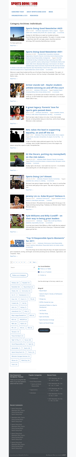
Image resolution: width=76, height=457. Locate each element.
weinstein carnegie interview (21, 356)
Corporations (50, 54)
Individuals (38, 30)
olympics (50, 32)
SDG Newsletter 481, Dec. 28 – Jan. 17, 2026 (56, 384)
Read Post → (13, 45)
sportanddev (16, 348)
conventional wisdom (40, 161)
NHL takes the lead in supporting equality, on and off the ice (43, 131)
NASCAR (23, 319)
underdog (43, 181)
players (50, 137)
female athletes (43, 92)
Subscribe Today (18, 12)
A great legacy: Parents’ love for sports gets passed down (42, 108)
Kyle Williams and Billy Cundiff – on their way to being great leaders (44, 217)
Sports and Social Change (46, 323)
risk (40, 223)
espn (14, 299)
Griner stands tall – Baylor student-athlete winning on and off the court (45, 86)
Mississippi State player (42, 64)
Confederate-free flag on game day (46, 60)
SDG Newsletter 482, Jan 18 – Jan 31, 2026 (55, 379)
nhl (47, 137)
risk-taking (28, 163)
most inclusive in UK (54, 64)
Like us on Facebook (45, 272)
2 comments (36, 163)
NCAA (42, 32)
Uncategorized (46, 58)
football (15, 303)
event (23, 299)
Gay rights (36, 137)
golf (24, 303)
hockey (23, 307)
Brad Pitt (32, 161)
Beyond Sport (28, 287)
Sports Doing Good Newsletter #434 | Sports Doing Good (18, 435)
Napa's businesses (40, 65)
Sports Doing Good (18, 352)
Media (51, 12)
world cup (25, 360)
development (24, 295)
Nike (30, 328)
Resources (34, 15)
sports (27, 348)
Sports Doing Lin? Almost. (39, 176)
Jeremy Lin (29, 114)
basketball (56, 90)
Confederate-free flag (31, 60)
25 (30, 262)
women (15, 360)
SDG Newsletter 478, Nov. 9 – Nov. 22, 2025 (56, 400)
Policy (42, 135)
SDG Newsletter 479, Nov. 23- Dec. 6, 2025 (56, 394)
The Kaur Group (43, 313)
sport (31, 344)
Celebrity (35, 32)
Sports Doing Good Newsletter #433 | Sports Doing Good (18, 444)
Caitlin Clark (29, 32)
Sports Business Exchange (46, 320)
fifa (32, 299)
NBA (33, 114)
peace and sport (17, 336)
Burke (31, 137)
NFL (46, 32)
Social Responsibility (50, 135)
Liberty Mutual (38, 245)
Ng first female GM (49, 65)
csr (13, 295)
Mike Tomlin (33, 64)
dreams (62, 112)
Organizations (45, 30)
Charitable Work (42, 54)
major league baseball (19, 315)
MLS (14, 319)
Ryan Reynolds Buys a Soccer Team (41, 67)
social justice (54, 67)
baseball (26, 283)
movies (63, 161)
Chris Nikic (59, 58)
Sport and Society (44, 317)
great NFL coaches (36, 62)
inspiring (32, 245)
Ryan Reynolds (27, 67)
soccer (28, 340)
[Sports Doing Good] (24, 4)
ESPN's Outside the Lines (46, 302)
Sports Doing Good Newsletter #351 (44, 51)
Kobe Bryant (35, 200)
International (45, 112)
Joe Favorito (42, 310)
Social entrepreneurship (57, 56)
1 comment (49, 200)
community (26, 291)
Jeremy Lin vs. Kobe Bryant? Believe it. (45, 196)
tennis (31, 352)
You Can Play (56, 137)
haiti (14, 307)
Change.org (42, 299)
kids (27, 311)
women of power (40, 69)
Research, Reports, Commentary (42, 56)
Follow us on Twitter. (45, 269)
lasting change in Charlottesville (49, 62)
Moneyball (58, 161)
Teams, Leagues (53, 30)
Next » (35, 262)
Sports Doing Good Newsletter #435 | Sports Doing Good (18, 426)
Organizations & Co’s (19, 15)
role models (56, 245)
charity (15, 291)
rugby (54, 32)
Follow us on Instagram (19, 275)
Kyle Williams (58, 221)
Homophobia (42, 137)
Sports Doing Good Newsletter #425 (44, 28)
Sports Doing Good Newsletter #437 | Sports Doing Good (18, 410)
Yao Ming (50, 114)
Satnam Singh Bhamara (41, 114)
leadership (28, 223)
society (61, 245)
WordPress (26, 455)
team (42, 223)
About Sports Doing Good (36, 12)
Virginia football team (29, 69)
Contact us (43, 275)
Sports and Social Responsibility (34, 58)
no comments (60, 32)
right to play (16, 340)
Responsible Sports (48, 245)
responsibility (35, 223)
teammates (41, 200)
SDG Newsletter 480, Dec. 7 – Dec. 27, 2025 (56, 389)
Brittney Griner (35, 92)
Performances (43, 90)
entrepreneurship (50, 161)
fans (33, 181)
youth (14, 364)
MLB (32, 315)
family (39, 32)
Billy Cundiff (51, 221)
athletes (15, 283)
